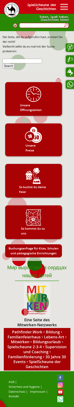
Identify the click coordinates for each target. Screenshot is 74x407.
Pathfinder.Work (27, 331)
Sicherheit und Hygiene (24, 387)
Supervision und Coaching (45, 349)
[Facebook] (60, 379)
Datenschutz (17, 392)
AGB (11, 382)
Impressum (37, 392)
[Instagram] (60, 387)
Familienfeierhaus (24, 336)
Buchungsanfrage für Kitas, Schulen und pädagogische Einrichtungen (34, 250)
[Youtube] (60, 394)
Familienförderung (25, 356)
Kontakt (14, 396)
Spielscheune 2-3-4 (24, 346)
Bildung (53, 331)
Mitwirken (20, 341)
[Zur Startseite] (11, 10)
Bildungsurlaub (47, 341)
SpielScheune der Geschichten (43, 364)
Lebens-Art (54, 336)
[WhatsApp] (60, 401)
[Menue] (64, 7)
